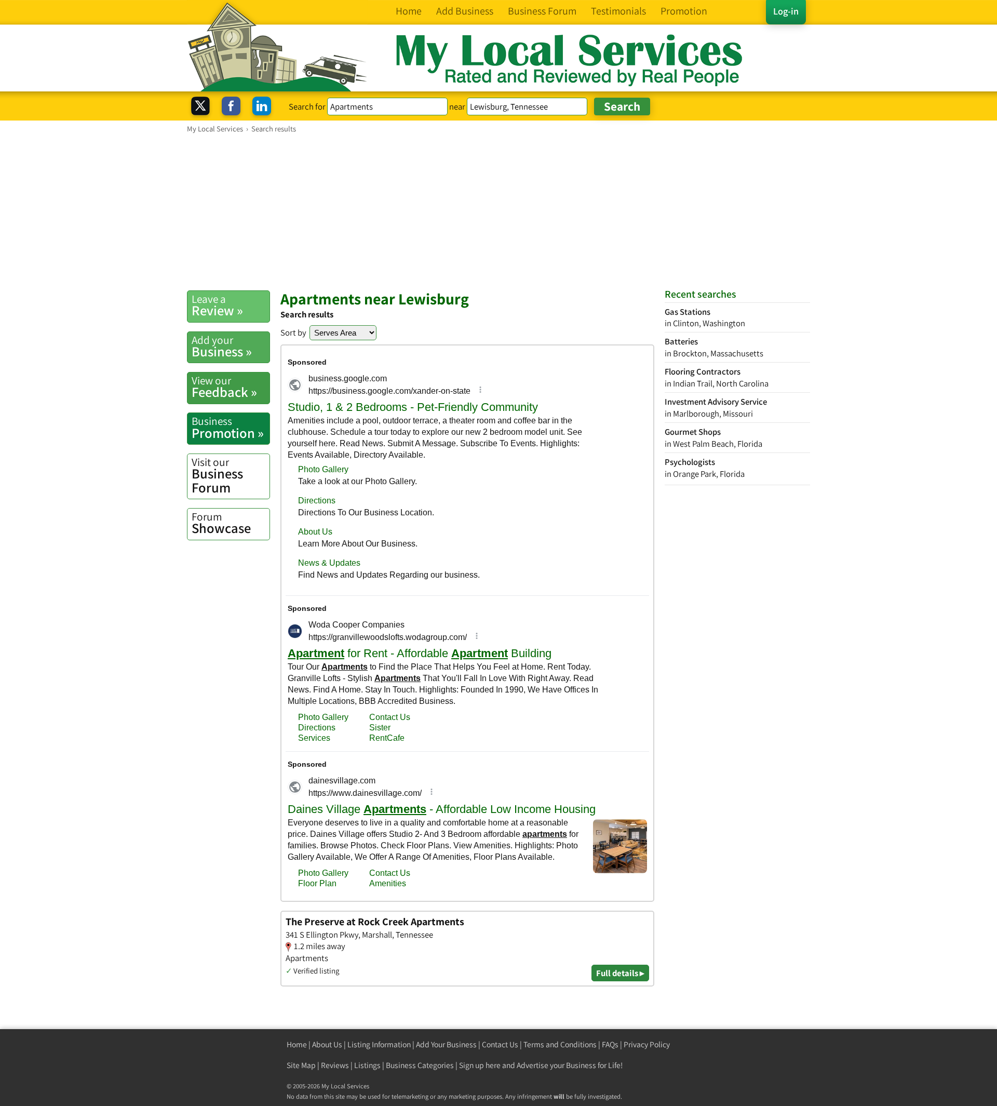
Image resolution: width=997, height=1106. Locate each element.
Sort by (293, 332)
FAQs (610, 1044)
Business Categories (420, 1065)
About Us (327, 1044)
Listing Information (379, 1044)
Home (297, 1044)
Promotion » (228, 428)
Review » (217, 305)
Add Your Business (446, 1044)
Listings (367, 1065)
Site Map (301, 1065)
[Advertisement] (498, 211)
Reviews (335, 1065)
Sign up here (480, 1065)
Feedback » (224, 387)
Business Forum (217, 476)
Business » (222, 346)
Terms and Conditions (560, 1044)
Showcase (221, 523)
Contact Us (500, 1044)
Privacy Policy (647, 1044)
